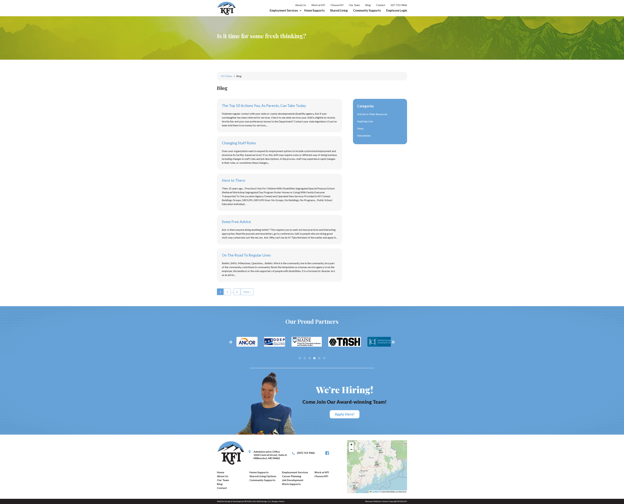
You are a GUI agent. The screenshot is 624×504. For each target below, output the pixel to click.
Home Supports (314, 10)
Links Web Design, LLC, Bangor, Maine (268, 501)
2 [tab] (304, 358)
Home (220, 472)
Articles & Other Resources (372, 114)
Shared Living (339, 10)
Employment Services (284, 10)
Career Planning (291, 476)
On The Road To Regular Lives (246, 255)
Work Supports (291, 483)
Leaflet (374, 491)
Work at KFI (318, 5)
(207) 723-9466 (306, 452)
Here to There (233, 180)
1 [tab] (299, 358)
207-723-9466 (398, 5)
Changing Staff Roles (239, 143)
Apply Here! (344, 414)
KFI (405, 501)
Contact (380, 5)
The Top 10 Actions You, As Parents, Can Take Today (264, 105)
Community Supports (367, 10)
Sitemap (368, 501)
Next (393, 342)
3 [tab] (309, 358)
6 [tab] (324, 358)
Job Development (292, 480)
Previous (230, 342)
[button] (378, 445)
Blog (368, 5)
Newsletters (364, 135)
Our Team (354, 5)
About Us (300, 5)
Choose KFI (337, 5)
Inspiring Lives (365, 121)
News (360, 128)
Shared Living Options (262, 476)
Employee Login (396, 10)
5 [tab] (319, 358)
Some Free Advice (236, 221)
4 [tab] (314, 358)
